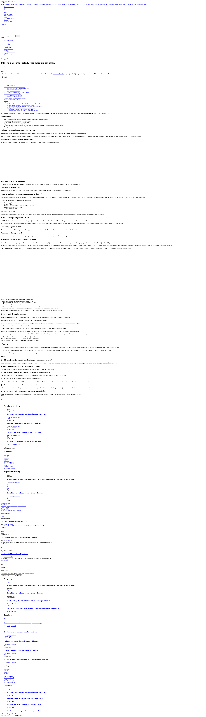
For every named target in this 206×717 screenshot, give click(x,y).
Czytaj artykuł (4, 527)
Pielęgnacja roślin (67, 223)
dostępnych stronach (75, 331)
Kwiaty (6, 17)
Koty (5, 8)
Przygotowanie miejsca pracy (13, 91)
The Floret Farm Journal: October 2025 (14, 521)
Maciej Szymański (8, 66)
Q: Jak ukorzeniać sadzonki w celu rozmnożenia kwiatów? (20, 109)
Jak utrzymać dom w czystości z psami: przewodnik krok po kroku (101, 4)
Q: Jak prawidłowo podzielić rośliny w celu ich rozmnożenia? (21, 108)
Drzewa (6, 20)
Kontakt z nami (8, 21)
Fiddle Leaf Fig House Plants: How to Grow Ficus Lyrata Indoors (28, 601)
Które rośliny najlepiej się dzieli (14, 95)
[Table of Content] (103, 80)
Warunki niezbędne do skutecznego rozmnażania (18, 88)
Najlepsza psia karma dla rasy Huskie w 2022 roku (44, 4)
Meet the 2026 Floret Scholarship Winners (14, 554)
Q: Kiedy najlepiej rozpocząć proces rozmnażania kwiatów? (20, 105)
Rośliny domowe (8, 15)
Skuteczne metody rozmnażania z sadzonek (15, 98)
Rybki (5, 12)
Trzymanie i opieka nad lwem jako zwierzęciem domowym (16, 4)
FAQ (5, 102)
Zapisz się (18, 575)
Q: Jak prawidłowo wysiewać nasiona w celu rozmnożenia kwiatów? (22, 110)
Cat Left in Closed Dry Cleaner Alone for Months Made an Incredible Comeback (33, 608)
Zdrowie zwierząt (8, 14)
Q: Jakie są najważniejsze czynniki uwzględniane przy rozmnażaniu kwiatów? (24, 103)
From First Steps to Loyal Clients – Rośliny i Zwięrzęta (25, 493)
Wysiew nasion (59, 133)
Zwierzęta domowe (9, 7)
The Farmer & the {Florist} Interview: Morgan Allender (19, 537)
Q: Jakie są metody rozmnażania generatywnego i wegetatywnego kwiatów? (24, 106)
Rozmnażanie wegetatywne (88, 197)
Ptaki (5, 11)
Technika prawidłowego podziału (14, 96)
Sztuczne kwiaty (11, 18)
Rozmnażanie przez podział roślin (12, 94)
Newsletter (3, 24)
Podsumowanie (11, 85)
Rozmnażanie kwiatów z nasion (12, 99)
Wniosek (6, 101)
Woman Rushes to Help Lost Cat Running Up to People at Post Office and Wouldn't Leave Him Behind (41, 479)
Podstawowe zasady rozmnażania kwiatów (14, 87)
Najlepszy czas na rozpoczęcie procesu (15, 89)
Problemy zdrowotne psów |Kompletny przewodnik (70, 4)
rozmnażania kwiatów (58, 74)
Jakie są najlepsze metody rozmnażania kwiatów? (16, 92)
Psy (5, 10)
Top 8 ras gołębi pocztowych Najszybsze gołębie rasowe (132, 4)
